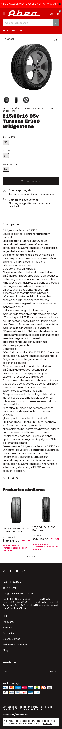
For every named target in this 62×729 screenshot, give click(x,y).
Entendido (47, 723)
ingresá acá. (8, 709)
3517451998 (9, 587)
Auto (26, 108)
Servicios (24, 30)
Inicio (5, 108)
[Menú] (4, 13)
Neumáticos (9, 30)
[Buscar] (56, 22)
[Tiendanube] (15, 715)
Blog (5, 650)
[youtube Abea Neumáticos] (17, 571)
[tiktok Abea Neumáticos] (23, 571)
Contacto (8, 633)
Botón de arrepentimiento (29, 709)
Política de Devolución (15, 644)
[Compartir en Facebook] (8, 478)
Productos (9, 621)
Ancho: (9, 137)
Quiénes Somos (11, 638)
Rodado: (10, 163)
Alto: (7, 150)
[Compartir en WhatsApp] (4, 478)
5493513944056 (12, 582)
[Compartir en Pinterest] (17, 478)
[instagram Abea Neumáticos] (4, 571)
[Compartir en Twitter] (13, 478)
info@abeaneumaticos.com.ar (19, 593)
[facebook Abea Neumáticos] (10, 571)
